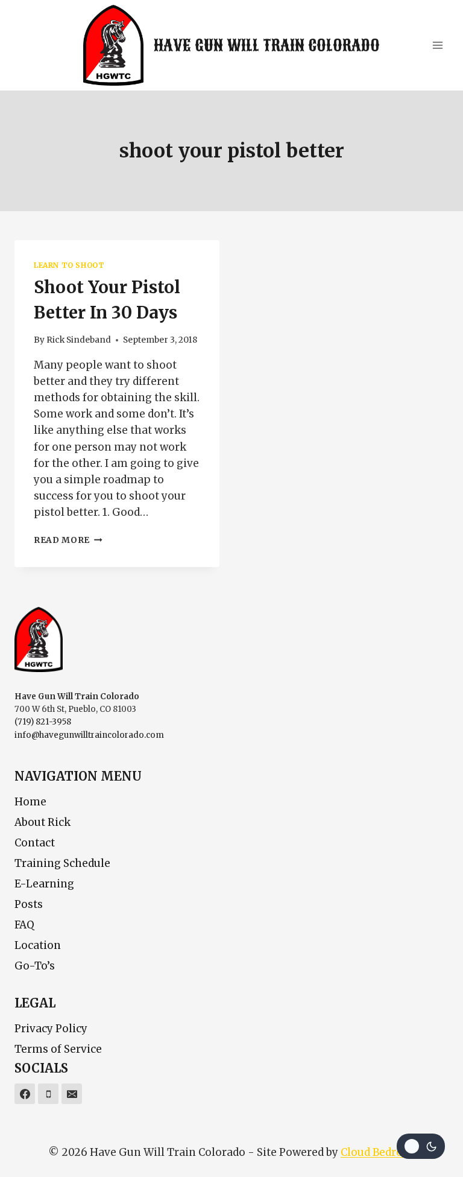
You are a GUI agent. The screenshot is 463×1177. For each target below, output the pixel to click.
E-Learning (44, 883)
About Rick (42, 822)
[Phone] (48, 1093)
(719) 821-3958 (42, 722)
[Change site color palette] (421, 1146)
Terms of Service (58, 1049)
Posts (28, 904)
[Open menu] (437, 45)
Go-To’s (34, 965)
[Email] (71, 1093)
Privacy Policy (50, 1028)
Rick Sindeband (78, 340)
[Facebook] (24, 1093)
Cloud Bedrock (378, 1152)
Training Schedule (62, 863)
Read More (68, 540)
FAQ (24, 924)
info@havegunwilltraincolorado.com (89, 735)
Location (37, 945)
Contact (34, 842)
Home (30, 801)
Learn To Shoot (69, 265)
